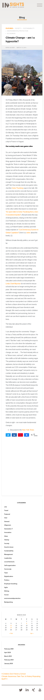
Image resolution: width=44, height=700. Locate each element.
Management (8, 554)
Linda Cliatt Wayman (13, 283)
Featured (9, 28)
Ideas (6, 536)
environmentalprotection (17, 31)
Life (5, 507)
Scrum (6, 595)
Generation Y (8, 529)
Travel (6, 510)
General (6, 521)
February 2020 (8, 649)
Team (6, 573)
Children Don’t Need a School (14, 674)
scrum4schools (9, 562)
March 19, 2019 (21, 47)
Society (18, 28)
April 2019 (7, 652)
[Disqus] (22, 468)
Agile (6, 587)
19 (11, 628)
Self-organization (10, 565)
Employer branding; (10, 584)
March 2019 (8, 656)
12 (11, 625)
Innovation (7, 532)
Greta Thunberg (17, 188)
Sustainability (28, 28)
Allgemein (11, 33)
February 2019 (8, 660)
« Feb (11, 633)
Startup (6, 540)
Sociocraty (7, 569)
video (28, 232)
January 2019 (8, 663)
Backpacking (8, 602)
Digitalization (8, 576)
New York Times (28, 430)
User (5, 518)
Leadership (8, 558)
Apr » (31, 633)
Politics (6, 580)
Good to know (8, 547)
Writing (6, 591)
